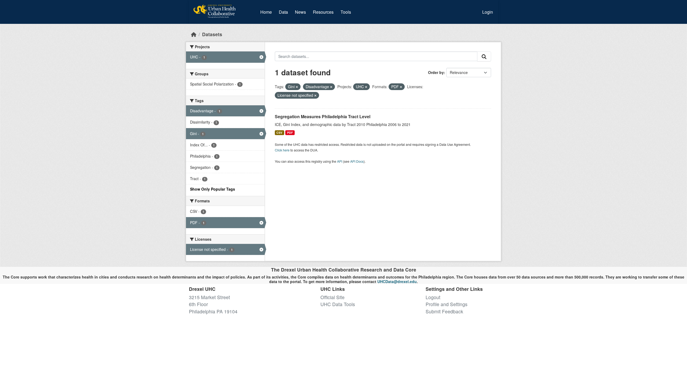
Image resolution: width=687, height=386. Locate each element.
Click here (282, 150)
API (339, 161)
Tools (346, 12)
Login (487, 12)
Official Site (332, 297)
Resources (323, 12)
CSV (279, 133)
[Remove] (297, 87)
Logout (433, 297)
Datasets (212, 34)
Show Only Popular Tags (212, 189)
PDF (290, 133)
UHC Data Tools (337, 304)
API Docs (357, 161)
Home (266, 12)
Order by (436, 72)
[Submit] (484, 56)
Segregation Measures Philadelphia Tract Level (322, 116)
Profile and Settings (446, 304)
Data (284, 12)
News (300, 12)
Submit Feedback (444, 311)
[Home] (193, 34)
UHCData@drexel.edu (397, 281)
